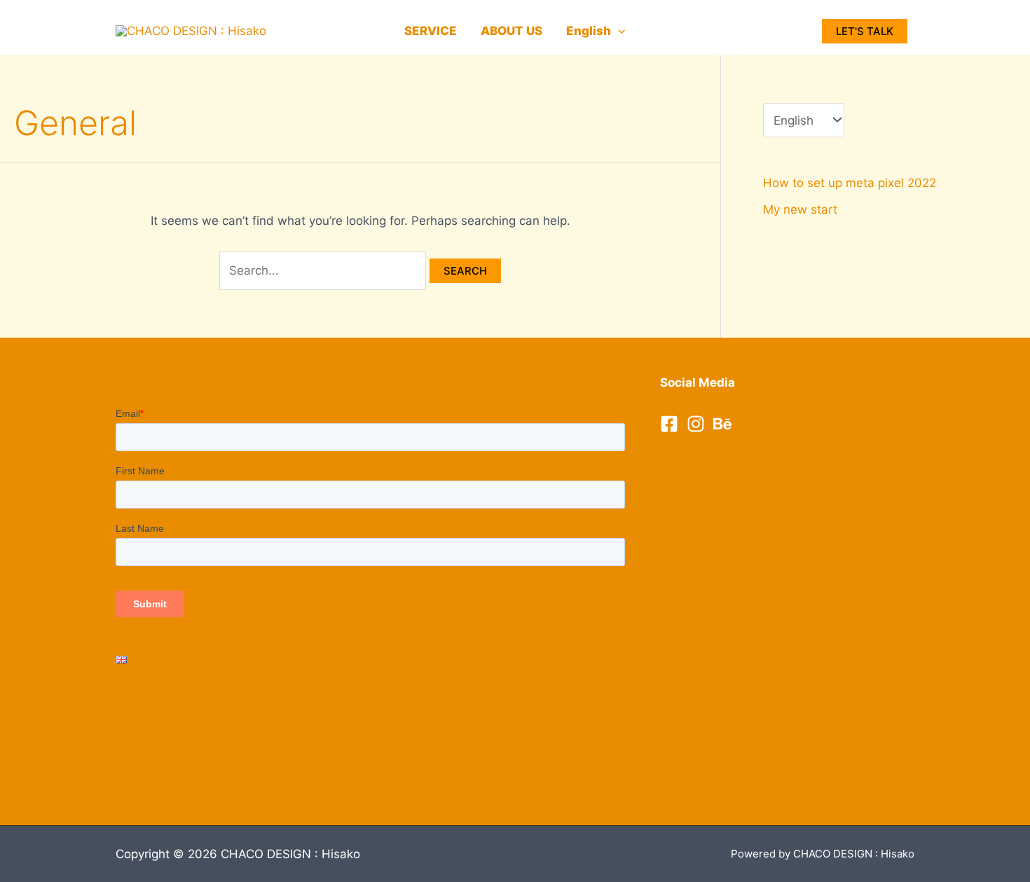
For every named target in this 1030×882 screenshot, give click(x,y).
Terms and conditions (177, 712)
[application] (618, 30)
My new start (800, 209)
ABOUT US (511, 31)
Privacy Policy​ (154, 731)
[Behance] (722, 424)
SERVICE (430, 31)
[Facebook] (669, 424)
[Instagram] (696, 424)
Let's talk (864, 31)
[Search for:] (324, 270)
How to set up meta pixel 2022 (849, 183)
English (588, 31)
